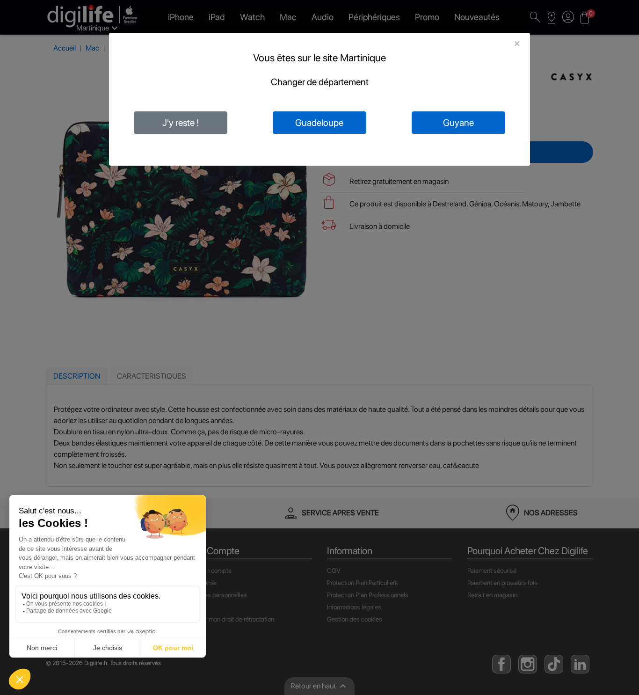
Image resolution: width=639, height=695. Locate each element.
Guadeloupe (319, 122)
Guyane (458, 122)
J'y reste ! (180, 122)
